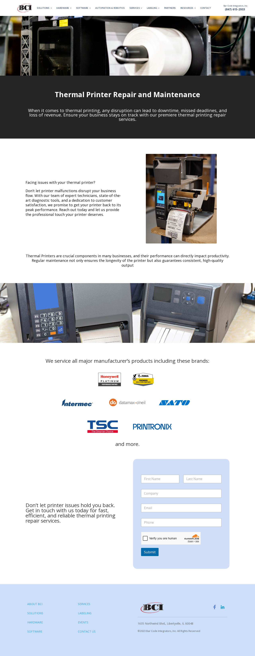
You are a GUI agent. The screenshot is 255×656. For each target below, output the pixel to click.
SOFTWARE (82, 8)
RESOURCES (186, 8)
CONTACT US (87, 631)
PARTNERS (170, 8)
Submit (150, 552)
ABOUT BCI (34, 604)
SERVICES (134, 8)
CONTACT (205, 8)
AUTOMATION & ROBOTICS (110, 8)
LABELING (152, 8)
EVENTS (83, 622)
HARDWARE (62, 8)
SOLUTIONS (43, 8)
